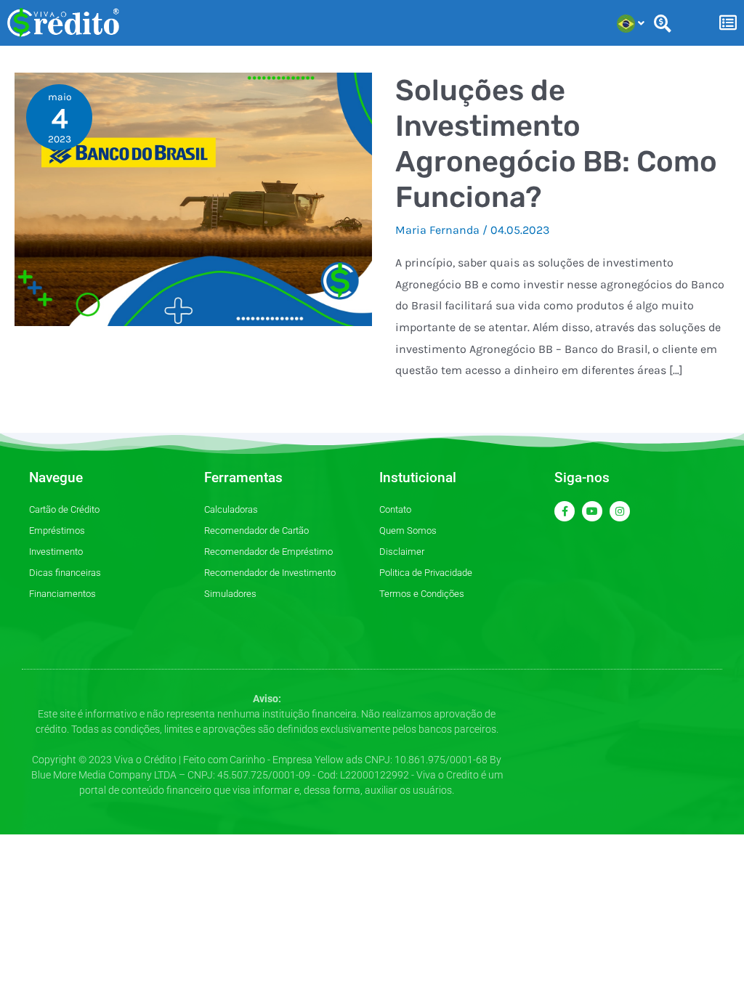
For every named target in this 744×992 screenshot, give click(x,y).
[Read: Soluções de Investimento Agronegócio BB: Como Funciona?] (193, 198)
